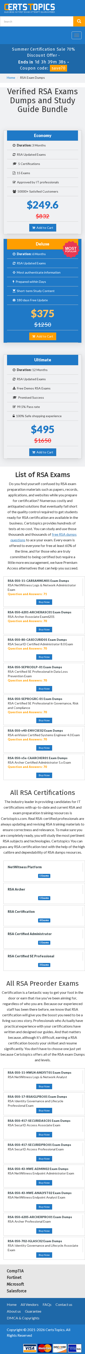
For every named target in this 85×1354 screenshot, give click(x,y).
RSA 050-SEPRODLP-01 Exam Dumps (35, 667)
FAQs (47, 1304)
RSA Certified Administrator (30, 934)
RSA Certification (21, 911)
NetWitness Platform (25, 867)
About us (14, 1311)
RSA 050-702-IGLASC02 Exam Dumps (35, 1241)
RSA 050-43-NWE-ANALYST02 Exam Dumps (40, 1193)
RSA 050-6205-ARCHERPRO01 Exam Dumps (40, 1217)
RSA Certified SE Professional (31, 956)
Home (11, 77)
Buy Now (44, 602)
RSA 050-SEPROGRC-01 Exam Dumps (35, 699)
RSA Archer (16, 889)
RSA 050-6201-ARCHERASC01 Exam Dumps (39, 612)
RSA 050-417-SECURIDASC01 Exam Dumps (39, 1120)
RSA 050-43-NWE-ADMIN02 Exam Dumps (38, 1169)
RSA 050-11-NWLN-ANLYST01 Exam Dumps (39, 1072)
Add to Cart (44, 227)
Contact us (64, 1304)
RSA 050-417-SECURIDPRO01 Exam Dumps (39, 1145)
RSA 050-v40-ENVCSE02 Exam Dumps (35, 730)
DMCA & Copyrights (23, 1318)
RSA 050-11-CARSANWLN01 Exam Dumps (38, 581)
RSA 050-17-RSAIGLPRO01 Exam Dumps (37, 1096)
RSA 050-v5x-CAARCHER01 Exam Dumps (38, 758)
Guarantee (33, 1311)
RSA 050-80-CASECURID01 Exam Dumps (37, 639)
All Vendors (30, 1304)
